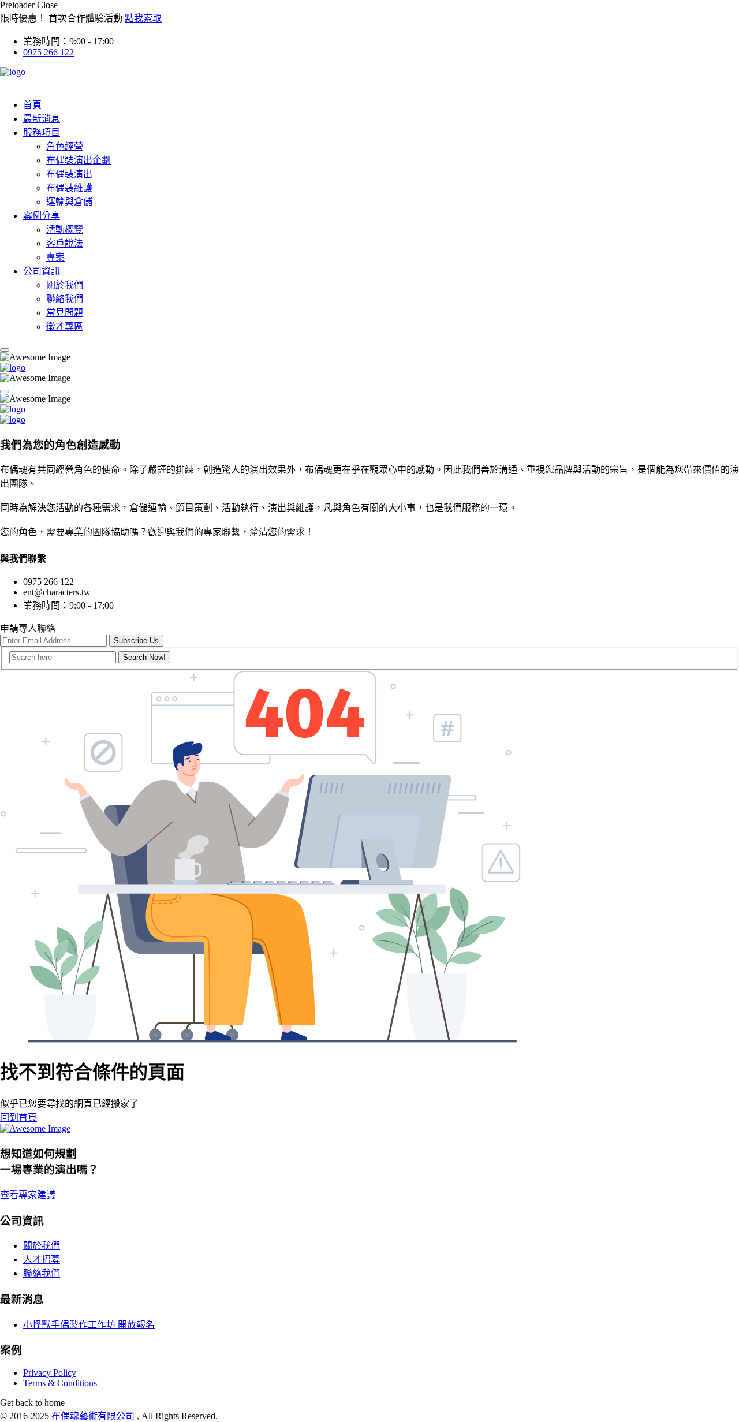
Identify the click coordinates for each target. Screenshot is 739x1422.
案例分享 (41, 216)
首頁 (32, 105)
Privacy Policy (49, 1373)
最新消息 (41, 119)
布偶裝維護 (69, 188)
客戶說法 (64, 243)
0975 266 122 (48, 52)
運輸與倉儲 (69, 202)
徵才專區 (64, 326)
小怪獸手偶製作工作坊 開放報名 (89, 1325)
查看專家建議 (27, 1195)
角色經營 (64, 146)
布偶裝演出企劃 (78, 160)
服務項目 (41, 132)
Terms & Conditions (60, 1383)
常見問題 (64, 313)
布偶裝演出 (69, 174)
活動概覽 (64, 229)
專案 (55, 257)
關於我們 (64, 285)
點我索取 (143, 18)
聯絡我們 (64, 299)
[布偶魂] (12, 72)
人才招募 (41, 1259)
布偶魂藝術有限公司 (93, 1416)
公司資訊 (41, 271)
